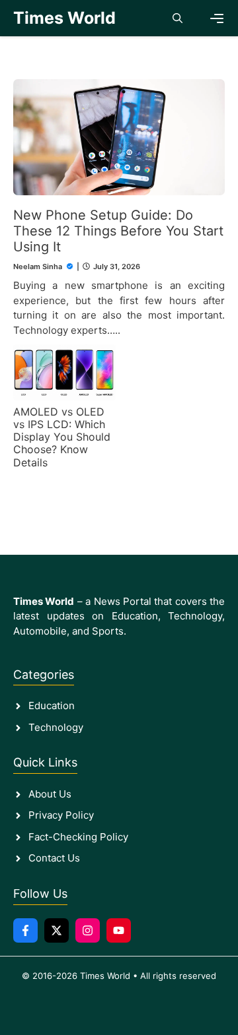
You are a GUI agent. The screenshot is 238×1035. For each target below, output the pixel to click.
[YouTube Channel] (118, 930)
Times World (64, 18)
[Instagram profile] (87, 930)
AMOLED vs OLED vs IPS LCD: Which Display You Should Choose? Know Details (61, 437)
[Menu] (217, 18)
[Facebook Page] (25, 930)
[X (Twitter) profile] (56, 930)
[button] (177, 18)
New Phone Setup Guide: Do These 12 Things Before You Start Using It (118, 231)
